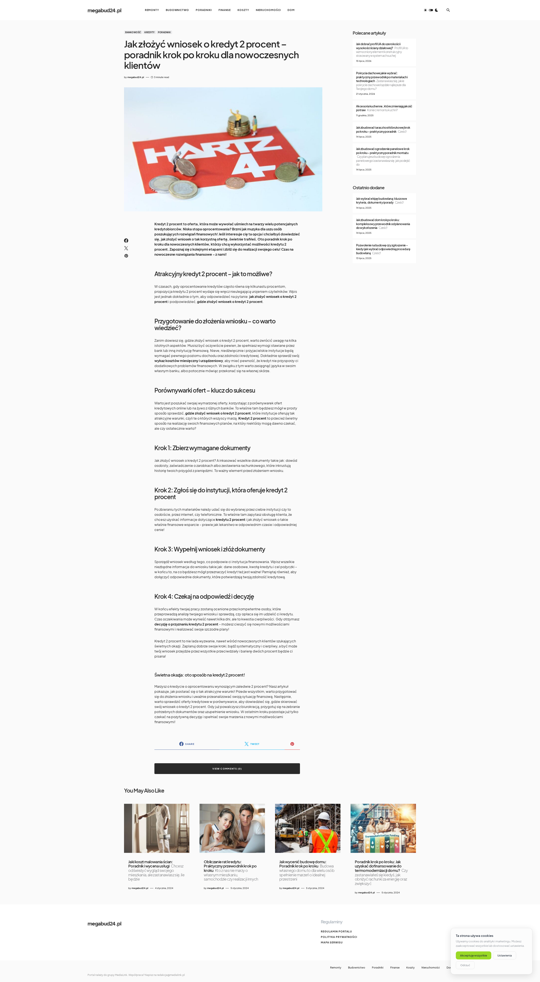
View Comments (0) (227, 768)
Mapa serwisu (332, 942)
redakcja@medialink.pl (171, 975)
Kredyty (149, 32)
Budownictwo (356, 967)
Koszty (410, 967)
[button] (431, 10)
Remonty (335, 967)
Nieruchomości (430, 967)
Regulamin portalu (336, 931)
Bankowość (133, 32)
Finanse (395, 967)
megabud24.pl (104, 10)
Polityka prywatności (339, 937)
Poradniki (164, 32)
